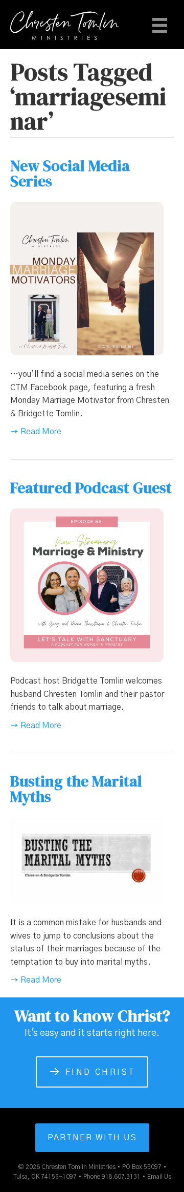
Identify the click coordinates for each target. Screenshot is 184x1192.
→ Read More (35, 432)
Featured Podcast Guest (91, 487)
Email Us (159, 1177)
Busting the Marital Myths (76, 789)
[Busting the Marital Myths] (87, 860)
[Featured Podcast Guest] (87, 585)
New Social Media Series (70, 173)
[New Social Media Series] (87, 278)
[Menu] (159, 25)
